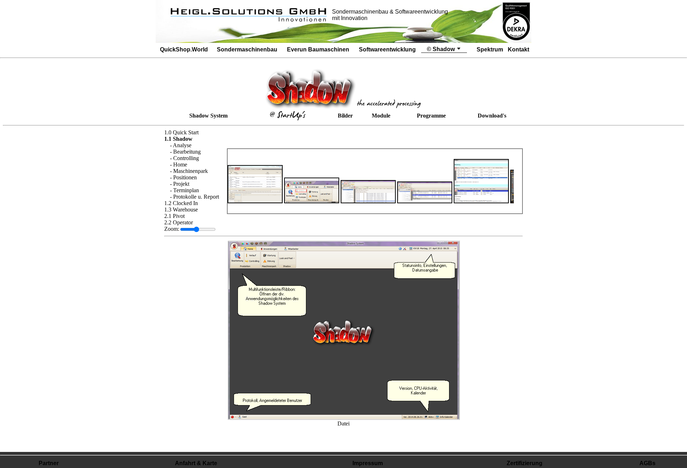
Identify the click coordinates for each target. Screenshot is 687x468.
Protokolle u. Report (196, 197)
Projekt (181, 184)
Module (381, 116)
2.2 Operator (178, 222)
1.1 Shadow (178, 139)
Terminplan (186, 190)
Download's (492, 116)
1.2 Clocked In (181, 203)
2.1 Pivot (174, 216)
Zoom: (171, 229)
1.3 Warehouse (181, 209)
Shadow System (208, 116)
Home (180, 164)
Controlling (186, 158)
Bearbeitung (187, 152)
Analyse (182, 145)
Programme (431, 116)
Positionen (185, 177)
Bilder (345, 116)
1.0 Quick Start (181, 132)
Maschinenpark (190, 171)
